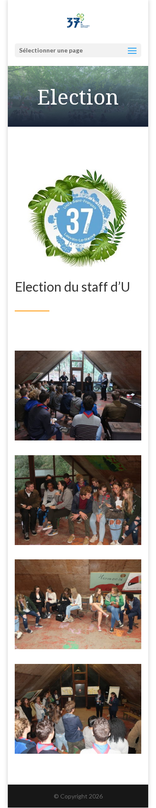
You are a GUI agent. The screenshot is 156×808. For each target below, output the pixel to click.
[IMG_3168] (78, 542)
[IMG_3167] (78, 438)
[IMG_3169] (78, 646)
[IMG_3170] (78, 751)
